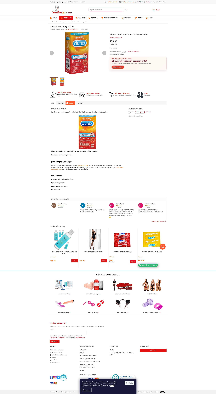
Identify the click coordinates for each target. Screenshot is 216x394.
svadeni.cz (55, 360)
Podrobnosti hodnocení (71, 29)
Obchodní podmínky (88, 359)
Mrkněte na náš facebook (59, 355)
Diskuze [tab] (71, 103)
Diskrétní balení (73, 2)
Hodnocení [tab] (61, 103)
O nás (51, 2)
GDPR (112, 386)
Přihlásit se (54, 341)
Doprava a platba (61, 2)
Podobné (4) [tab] (80, 103)
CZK (164, 2)
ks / (153, 350)
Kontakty (83, 2)
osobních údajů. (80, 337)
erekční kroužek (83, 165)
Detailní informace (115, 37)
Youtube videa (56, 362)
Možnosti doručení (133, 51)
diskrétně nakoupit (149, 265)
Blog (112, 350)
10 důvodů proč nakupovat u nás (122, 354)
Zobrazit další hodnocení (159, 221)
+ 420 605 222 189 (57, 352)
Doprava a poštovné (88, 356)
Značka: (84, 29)
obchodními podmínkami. (58, 337)
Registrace (149, 2)
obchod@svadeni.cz (57, 350)
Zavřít (119, 74)
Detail (74, 261)
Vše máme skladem (87, 367)
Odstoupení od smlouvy (90, 362)
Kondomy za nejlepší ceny (142, 112)
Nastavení (86, 390)
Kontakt (83, 350)
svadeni (54, 357)
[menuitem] (53, 18)
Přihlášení (140, 2)
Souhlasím (129, 383)
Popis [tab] (52, 103)
